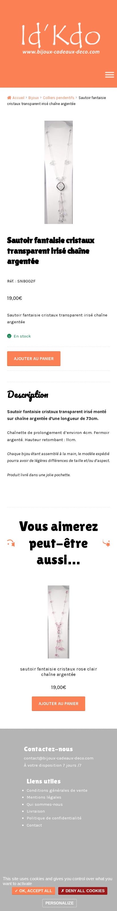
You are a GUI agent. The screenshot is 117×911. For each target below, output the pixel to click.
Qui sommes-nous (45, 804)
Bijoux (33, 98)
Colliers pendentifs (58, 98)
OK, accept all (35, 890)
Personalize (59, 903)
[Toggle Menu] (109, 74)
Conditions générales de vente (57, 790)
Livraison (36, 811)
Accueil (18, 98)
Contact (34, 825)
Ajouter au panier (34, 358)
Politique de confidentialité (54, 818)
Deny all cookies (84, 890)
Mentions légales (44, 797)
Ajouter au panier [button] (58, 703)
